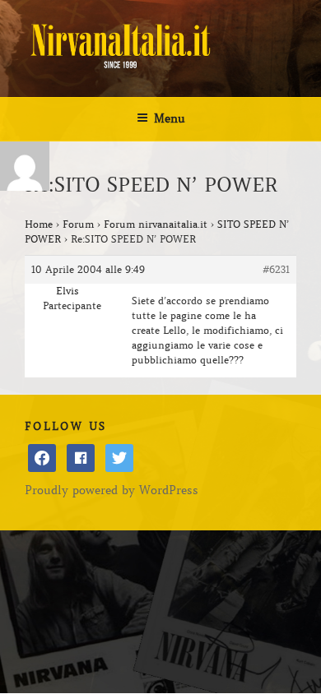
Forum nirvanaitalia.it (155, 224)
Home (39, 224)
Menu (169, 118)
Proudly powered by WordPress (111, 490)
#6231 (276, 269)
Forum (78, 224)
